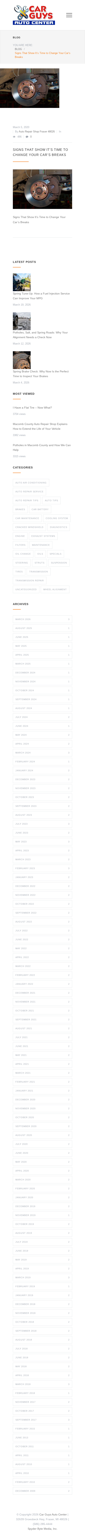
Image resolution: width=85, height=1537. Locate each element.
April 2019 (42, 1268)
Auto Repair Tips (26, 500)
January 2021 (42, 1090)
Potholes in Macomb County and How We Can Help (42, 447)
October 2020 (42, 1117)
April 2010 (42, 1473)
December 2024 (42, 672)
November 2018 (42, 1313)
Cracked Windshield (29, 527)
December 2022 (42, 886)
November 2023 (42, 788)
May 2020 (42, 1162)
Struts (39, 563)
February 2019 (42, 1286)
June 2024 (42, 726)
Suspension (59, 563)
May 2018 (42, 1366)
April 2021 (42, 1064)
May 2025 (42, 646)
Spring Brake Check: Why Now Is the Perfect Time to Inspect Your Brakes (41, 374)
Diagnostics (58, 527)
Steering (21, 563)
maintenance (41, 545)
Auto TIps (51, 500)
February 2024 (42, 761)
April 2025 (42, 655)
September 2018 (42, 1331)
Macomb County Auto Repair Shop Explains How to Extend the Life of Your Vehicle (40, 426)
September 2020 (42, 1126)
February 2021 (42, 1082)
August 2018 (42, 1340)
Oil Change (23, 554)
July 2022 (42, 930)
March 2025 (42, 664)
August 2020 (42, 1135)
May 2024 (42, 735)
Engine (20, 536)
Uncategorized (26, 589)
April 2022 (42, 957)
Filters (20, 545)
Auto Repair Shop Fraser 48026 (37, 131)
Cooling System (57, 518)
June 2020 (42, 1153)
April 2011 (42, 1455)
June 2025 (42, 637)
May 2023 (42, 841)
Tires (19, 571)
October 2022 (42, 904)
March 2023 (42, 859)
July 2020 (42, 1144)
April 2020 (42, 1171)
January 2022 (42, 984)
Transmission (38, 571)
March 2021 (42, 1073)
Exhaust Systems (43, 536)
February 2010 (42, 1482)
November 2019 (42, 1215)
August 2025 (42, 628)
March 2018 (42, 1384)
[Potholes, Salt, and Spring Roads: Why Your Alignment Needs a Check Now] (22, 321)
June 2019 (42, 1251)
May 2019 (42, 1259)
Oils (40, 554)
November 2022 (42, 895)
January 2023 (42, 877)
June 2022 (42, 939)
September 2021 (42, 1019)
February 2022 (42, 975)
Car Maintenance (27, 518)
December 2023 (42, 779)
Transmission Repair (29, 580)
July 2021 (42, 1037)
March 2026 (42, 619)
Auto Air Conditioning (31, 482)
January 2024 (42, 770)
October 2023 (42, 797)
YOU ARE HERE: (23, 45)
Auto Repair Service (29, 491)
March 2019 (42, 1277)
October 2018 (42, 1322)
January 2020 (42, 1197)
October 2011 (42, 1446)
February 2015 (42, 1428)
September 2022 (42, 913)
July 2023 (42, 824)
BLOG (16, 37)
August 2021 (42, 1028)
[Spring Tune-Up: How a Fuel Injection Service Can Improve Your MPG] (22, 282)
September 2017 (42, 1420)
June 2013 (42, 1437)
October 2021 (42, 1010)
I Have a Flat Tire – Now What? (32, 407)
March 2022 (42, 966)
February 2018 (42, 1393)
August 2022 (42, 922)
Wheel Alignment (55, 589)
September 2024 (42, 699)
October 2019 (42, 1224)
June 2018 (42, 1357)
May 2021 (42, 1055)
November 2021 (42, 1002)
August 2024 (42, 708)
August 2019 (42, 1233)
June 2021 (42, 1046)
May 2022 (42, 948)
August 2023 (42, 815)
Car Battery (40, 509)
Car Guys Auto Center (53, 1514)
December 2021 (42, 993)
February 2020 (42, 1188)
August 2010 (42, 1464)
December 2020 (42, 1099)
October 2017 (42, 1411)
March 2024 (42, 753)
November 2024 (42, 681)
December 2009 (42, 1491)
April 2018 (42, 1375)
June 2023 (42, 833)
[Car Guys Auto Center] (39, 15)
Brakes (20, 509)
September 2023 (42, 806)
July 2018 (42, 1348)
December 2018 (42, 1304)
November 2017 (42, 1402)
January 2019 (42, 1295)
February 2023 (42, 868)
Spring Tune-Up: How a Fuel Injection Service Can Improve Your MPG (41, 296)
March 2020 (42, 1179)
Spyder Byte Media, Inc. (43, 1528)
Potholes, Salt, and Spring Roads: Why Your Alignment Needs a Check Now (40, 335)
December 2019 (42, 1206)
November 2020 (42, 1108)
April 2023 (42, 850)
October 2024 (42, 690)
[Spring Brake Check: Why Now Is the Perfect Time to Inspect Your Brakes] (22, 360)
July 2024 (42, 717)
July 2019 (42, 1242)
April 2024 (42, 744)
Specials (55, 554)
